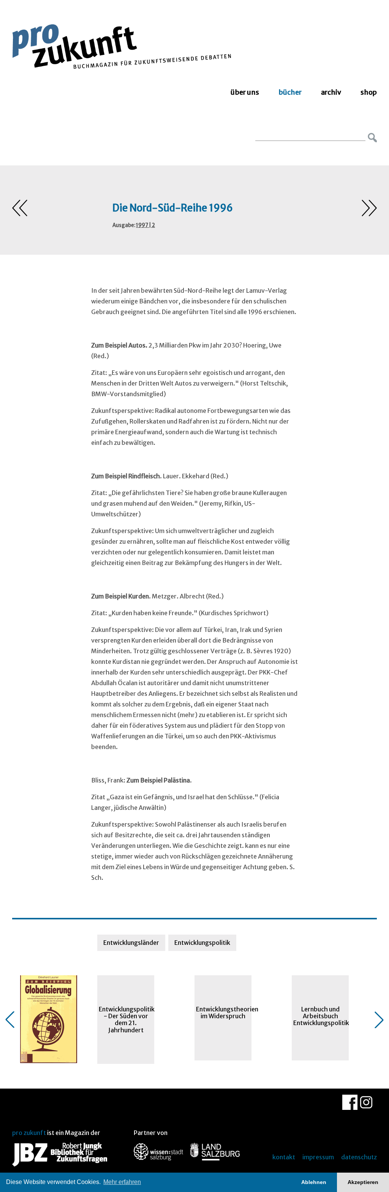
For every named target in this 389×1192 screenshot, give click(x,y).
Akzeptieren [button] (363, 1182)
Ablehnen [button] (313, 1182)
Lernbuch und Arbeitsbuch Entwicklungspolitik (321, 1016)
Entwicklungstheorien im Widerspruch (223, 1012)
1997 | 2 (145, 225)
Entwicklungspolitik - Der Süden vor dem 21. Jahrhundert (126, 1019)
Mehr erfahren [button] (122, 1182)
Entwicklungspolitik (202, 942)
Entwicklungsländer (131, 942)
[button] (10, 1019)
